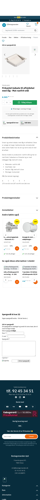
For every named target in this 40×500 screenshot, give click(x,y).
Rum (10, 37)
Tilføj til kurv (26, 102)
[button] (36, 24)
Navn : (4, 333)
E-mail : (5, 336)
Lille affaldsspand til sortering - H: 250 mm (11, 274)
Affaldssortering (26, 37)
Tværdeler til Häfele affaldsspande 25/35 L (29, 274)
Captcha (5, 358)
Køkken (16, 37)
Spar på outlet (20, 17)
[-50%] (11, 227)
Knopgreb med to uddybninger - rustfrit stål (28, 239)
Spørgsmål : (6, 339)
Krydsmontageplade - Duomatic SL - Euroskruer (11, 239)
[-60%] (30, 227)
